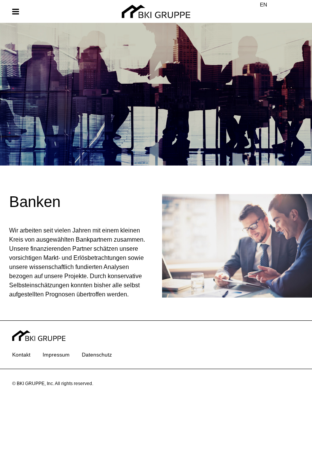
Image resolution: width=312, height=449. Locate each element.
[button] (15, 11)
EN (263, 5)
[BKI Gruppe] (156, 12)
